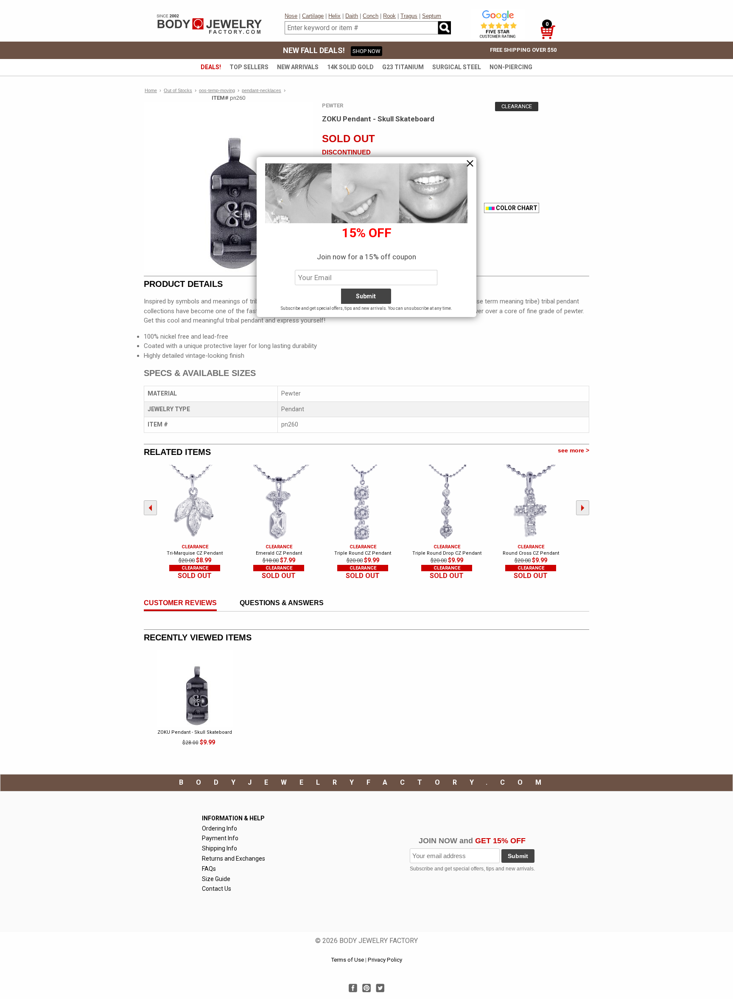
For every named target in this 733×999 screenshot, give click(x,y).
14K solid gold (350, 67)
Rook (389, 16)
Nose (291, 16)
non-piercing (511, 67)
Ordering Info (219, 828)
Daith (351, 16)
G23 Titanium (403, 67)
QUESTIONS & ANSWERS (282, 602)
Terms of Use (347, 960)
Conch (370, 16)
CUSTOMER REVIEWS (180, 602)
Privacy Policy (385, 960)
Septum (431, 16)
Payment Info (220, 838)
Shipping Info (219, 848)
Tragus (408, 16)
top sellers (249, 67)
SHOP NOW (366, 51)
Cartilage (313, 16)
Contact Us (216, 888)
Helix (334, 16)
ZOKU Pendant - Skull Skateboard (194, 732)
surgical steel (456, 67)
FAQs (209, 868)
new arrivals (298, 67)
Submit (518, 856)
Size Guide (216, 879)
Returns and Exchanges (233, 858)
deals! (211, 67)
